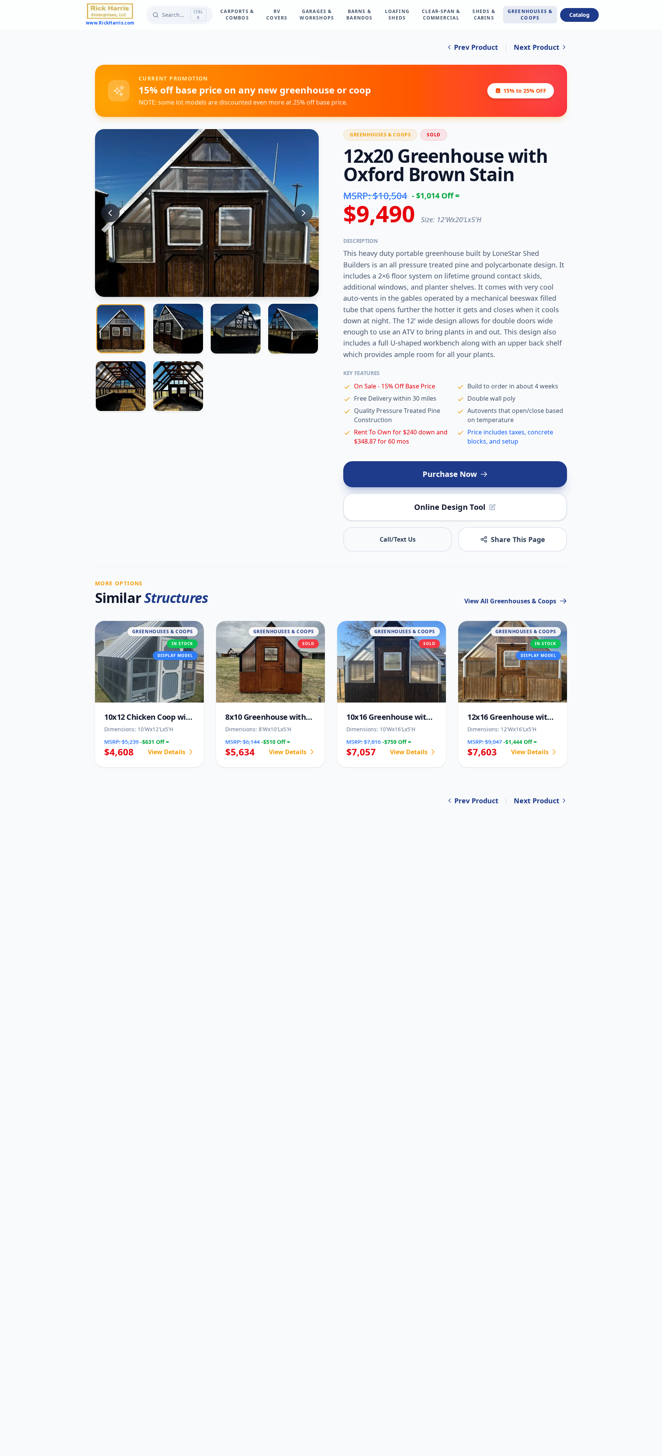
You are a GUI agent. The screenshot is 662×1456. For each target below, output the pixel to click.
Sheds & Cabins (483, 14)
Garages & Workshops (317, 14)
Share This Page (518, 539)
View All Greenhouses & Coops (510, 601)
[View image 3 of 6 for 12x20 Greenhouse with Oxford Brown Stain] (235, 328)
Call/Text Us (398, 539)
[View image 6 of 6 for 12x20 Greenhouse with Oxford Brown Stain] (178, 386)
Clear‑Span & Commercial (441, 14)
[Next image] (303, 213)
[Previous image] (110, 213)
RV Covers (276, 14)
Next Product (536, 47)
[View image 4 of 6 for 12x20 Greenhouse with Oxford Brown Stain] (293, 328)
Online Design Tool (449, 507)
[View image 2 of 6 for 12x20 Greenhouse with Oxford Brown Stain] (178, 328)
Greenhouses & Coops (530, 14)
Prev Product (476, 47)
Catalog (579, 14)
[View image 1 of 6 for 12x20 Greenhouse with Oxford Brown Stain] (120, 329)
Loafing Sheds (397, 14)
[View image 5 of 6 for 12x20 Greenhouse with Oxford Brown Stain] (120, 386)
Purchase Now (450, 474)
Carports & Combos (237, 14)
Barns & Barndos (359, 14)
